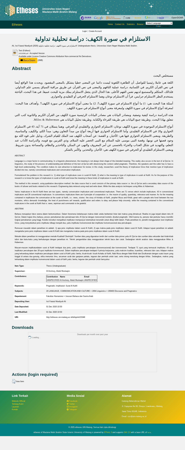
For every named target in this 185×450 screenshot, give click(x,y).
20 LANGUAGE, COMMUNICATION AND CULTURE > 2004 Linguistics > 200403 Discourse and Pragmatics (91, 291)
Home (110, 24)
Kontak (15, 409)
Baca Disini (29, 60)
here (149, 432)
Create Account (95, 31)
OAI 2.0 (127, 432)
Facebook (73, 401)
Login (84, 31)
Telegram (73, 409)
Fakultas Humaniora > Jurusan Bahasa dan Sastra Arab (69, 296)
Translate (165, 26)
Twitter (72, 404)
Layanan (15, 407)
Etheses (17, 24)
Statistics (131, 24)
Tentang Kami (17, 404)
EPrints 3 (108, 432)
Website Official (18, 401)
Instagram (73, 407)
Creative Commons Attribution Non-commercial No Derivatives (65, 56)
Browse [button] (140, 24)
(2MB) (33, 60)
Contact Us (119, 24)
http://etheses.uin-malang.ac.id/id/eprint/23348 (65, 317)
